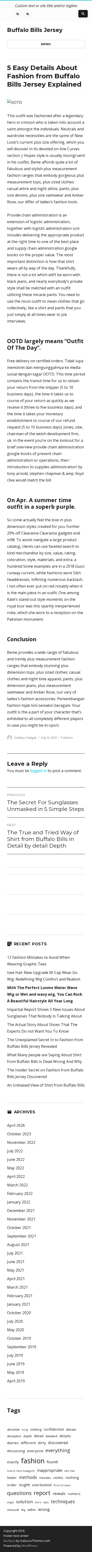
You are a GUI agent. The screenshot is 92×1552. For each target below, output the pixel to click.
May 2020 (15, 1329)
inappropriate (49, 1470)
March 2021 (17, 1287)
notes (58, 1477)
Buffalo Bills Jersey (35, 30)
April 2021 (16, 1278)
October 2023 (19, 1133)
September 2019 (21, 1346)
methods (28, 1477)
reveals (59, 1493)
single (10, 1502)
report (42, 1493)
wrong (44, 1509)
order (12, 1484)
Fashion (67, 737)
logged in (38, 770)
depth (27, 1436)
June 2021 (16, 1261)
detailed (51, 1436)
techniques (63, 1502)
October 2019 (19, 1338)
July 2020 (15, 1321)
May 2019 (15, 1372)
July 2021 (15, 1253)
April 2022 (16, 1176)
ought (24, 1484)
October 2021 (19, 1227)
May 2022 (15, 1168)
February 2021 (20, 1295)
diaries (13, 1442)
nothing (72, 1477)
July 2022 (15, 1151)
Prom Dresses (62, 1485)
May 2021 (15, 1270)
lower (12, 1477)
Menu (46, 44)
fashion (33, 1460)
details (65, 1435)
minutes (45, 1478)
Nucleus (9, 1541)
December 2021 (21, 1210)
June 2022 (16, 1159)
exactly (13, 1461)
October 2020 (19, 1312)
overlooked (41, 1484)
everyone (35, 1450)
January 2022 (18, 1202)
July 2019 (15, 1355)
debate (71, 1429)
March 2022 (17, 1185)
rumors (74, 1493)
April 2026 (16, 1125)
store (38, 1502)
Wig (23, 1510)
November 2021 (21, 1219)
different (28, 1442)
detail (38, 1435)
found (52, 1461)
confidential (54, 1429)
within (31, 1510)
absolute (13, 1429)
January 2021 (18, 1304)
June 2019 (16, 1363)
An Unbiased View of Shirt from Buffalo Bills (46, 1085)
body (25, 1429)
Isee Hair (69, 1470)
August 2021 (18, 1244)
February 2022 (20, 1193)
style (46, 1502)
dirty (42, 1442)
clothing (36, 1429)
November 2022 (21, 1142)
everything (58, 1450)
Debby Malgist (25, 737)
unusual (13, 1510)
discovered (58, 1442)
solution (24, 1501)
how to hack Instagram (21, 1470)
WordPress (29, 1545)
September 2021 (21, 1236)
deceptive (14, 1436)
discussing (16, 1450)
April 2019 (16, 1381)
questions (19, 1493)
